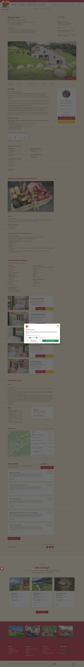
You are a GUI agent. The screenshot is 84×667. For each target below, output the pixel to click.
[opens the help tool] (2, 569)
